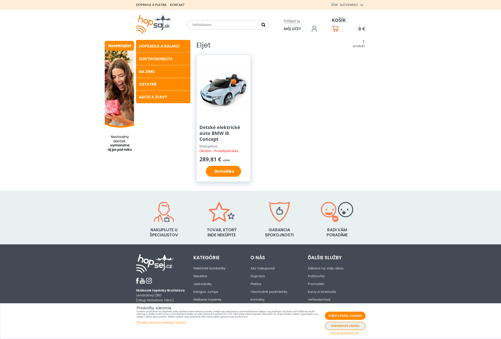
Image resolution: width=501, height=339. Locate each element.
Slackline (200, 276)
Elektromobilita (156, 59)
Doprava (257, 276)
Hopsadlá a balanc (159, 46)
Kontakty (257, 299)
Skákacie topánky (207, 299)
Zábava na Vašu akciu (325, 268)
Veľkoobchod (319, 299)
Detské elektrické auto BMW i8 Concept (219, 133)
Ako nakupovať (262, 268)
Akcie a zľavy (153, 97)
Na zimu (147, 71)
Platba (255, 284)
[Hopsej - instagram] (149, 282)
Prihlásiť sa (292, 21)
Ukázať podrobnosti (344, 333)
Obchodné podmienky (268, 292)
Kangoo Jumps (205, 292)
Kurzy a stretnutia (322, 292)
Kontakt (177, 5)
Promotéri (316, 284)
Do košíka (223, 171)
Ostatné (148, 84)
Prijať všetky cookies (345, 315)
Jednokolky (202, 284)
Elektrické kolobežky (209, 268)
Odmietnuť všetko (345, 326)
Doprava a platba (151, 5)
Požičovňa (316, 276)
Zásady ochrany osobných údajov (161, 322)
